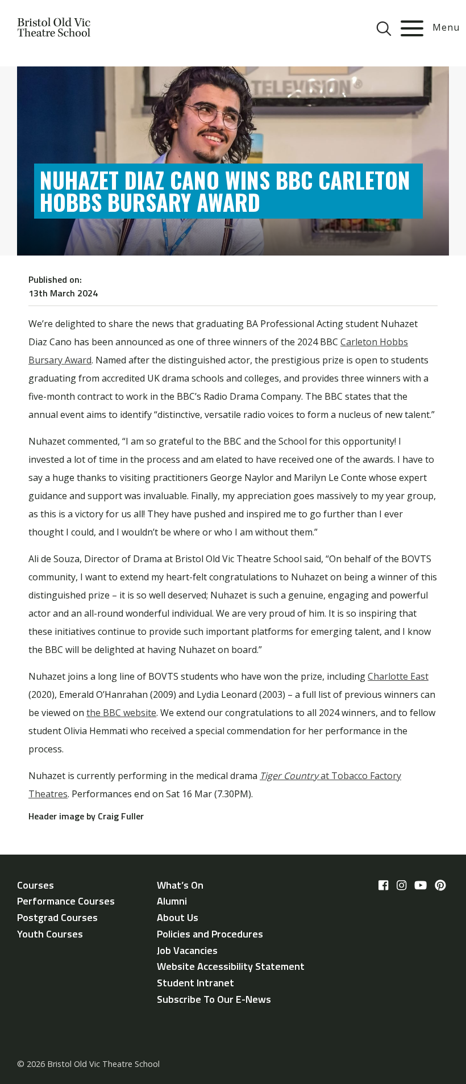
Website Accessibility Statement (231, 966)
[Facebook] (383, 885)
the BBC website (121, 712)
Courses (35, 885)
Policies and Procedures (210, 933)
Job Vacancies (187, 950)
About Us (177, 917)
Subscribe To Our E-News (214, 999)
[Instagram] (401, 885)
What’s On (180, 885)
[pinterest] (440, 885)
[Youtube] (420, 885)
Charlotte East (398, 676)
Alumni (172, 901)
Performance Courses (66, 901)
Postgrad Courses (57, 917)
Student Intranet (195, 982)
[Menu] (412, 28)
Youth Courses (50, 933)
